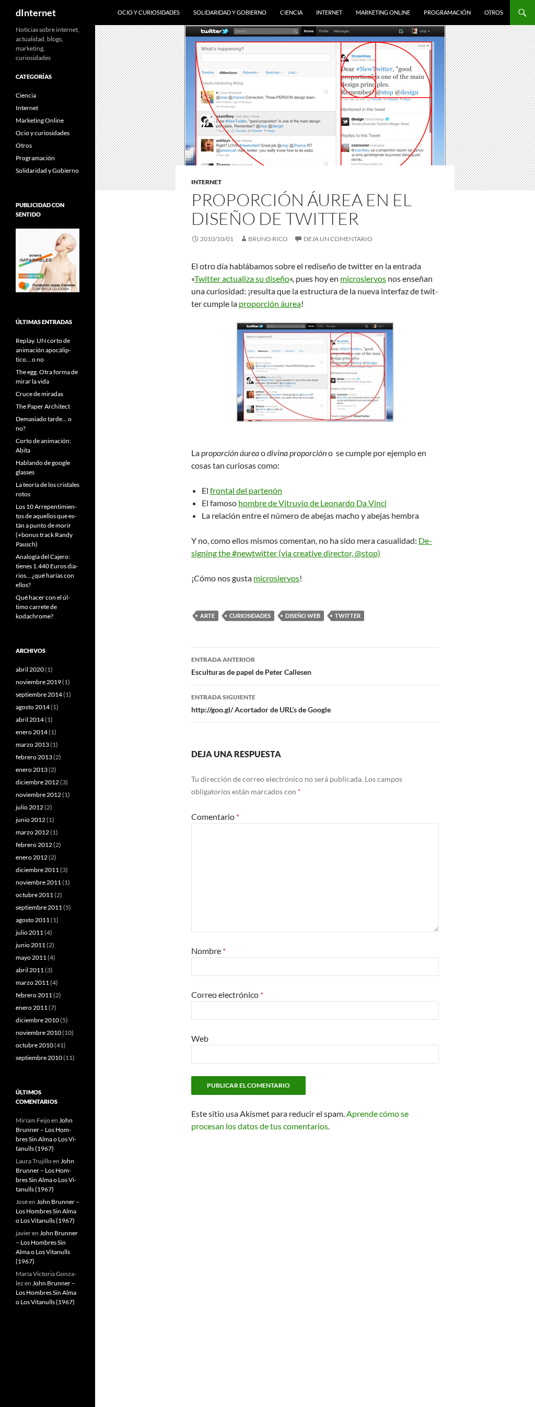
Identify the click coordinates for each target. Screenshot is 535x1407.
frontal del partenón (246, 490)
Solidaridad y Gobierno (229, 12)
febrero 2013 (34, 757)
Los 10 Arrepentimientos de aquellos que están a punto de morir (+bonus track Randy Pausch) (46, 525)
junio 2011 (30, 945)
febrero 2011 (34, 995)
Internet (329, 12)
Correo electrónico (227, 994)
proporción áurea (270, 303)
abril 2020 (30, 669)
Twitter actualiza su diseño (241, 278)
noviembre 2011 (38, 882)
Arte (207, 615)
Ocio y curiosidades (149, 12)
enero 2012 (32, 857)
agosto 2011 (33, 920)
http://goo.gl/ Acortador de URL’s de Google (261, 703)
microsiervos (363, 278)
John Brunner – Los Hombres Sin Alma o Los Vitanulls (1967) (47, 1211)
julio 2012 (29, 807)
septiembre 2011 (39, 907)
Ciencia (291, 12)
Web (199, 1038)
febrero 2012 (34, 845)
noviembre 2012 (38, 794)
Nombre (208, 951)
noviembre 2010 (38, 1032)
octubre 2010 (34, 1045)
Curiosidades (250, 615)
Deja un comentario (338, 239)
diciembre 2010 (37, 1020)
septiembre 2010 (39, 1058)
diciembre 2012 (37, 782)
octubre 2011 (34, 895)
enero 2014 (32, 732)
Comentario (215, 816)
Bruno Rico (268, 239)
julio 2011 (29, 932)
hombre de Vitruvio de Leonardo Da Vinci (312, 503)
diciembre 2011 (37, 870)
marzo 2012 (32, 832)
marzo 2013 (32, 744)
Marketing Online (383, 12)
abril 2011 (30, 970)
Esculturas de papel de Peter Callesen (251, 665)
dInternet (36, 12)
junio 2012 (30, 820)
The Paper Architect (43, 406)
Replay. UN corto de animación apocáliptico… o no (43, 350)
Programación (447, 12)
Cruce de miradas (39, 394)
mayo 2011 (31, 957)
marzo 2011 (32, 982)
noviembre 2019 (38, 682)
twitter (347, 615)
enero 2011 (32, 1007)
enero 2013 (32, 769)
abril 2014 (30, 719)
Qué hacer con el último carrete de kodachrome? (43, 606)
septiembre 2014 (39, 694)
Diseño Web (302, 615)
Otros (493, 12)
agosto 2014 (33, 707)
